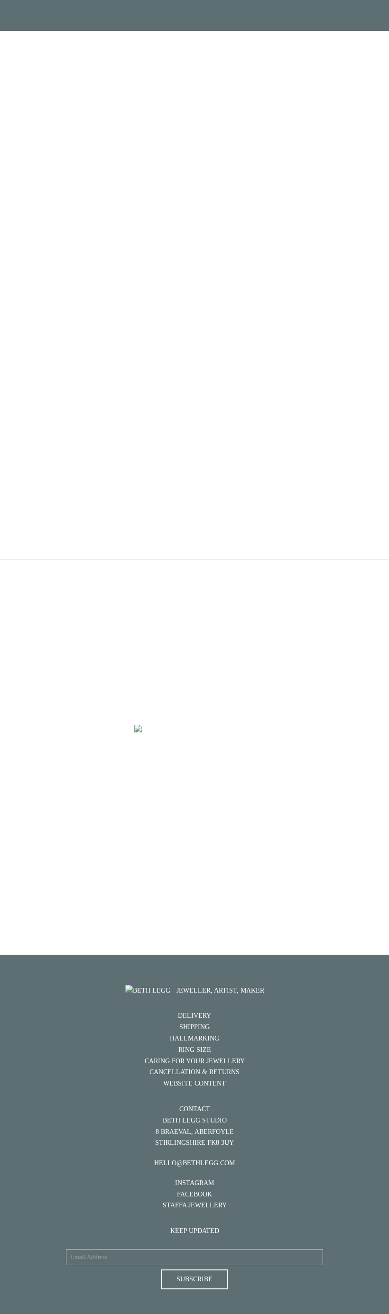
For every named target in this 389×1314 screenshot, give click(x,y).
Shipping (194, 1027)
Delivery (194, 1015)
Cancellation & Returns (194, 1072)
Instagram (194, 1182)
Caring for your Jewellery (195, 1061)
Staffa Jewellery (195, 1205)
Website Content (194, 1083)
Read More (194, 886)
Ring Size (194, 1049)
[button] (194, 15)
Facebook (194, 1194)
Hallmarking (194, 1038)
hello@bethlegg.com (194, 1163)
